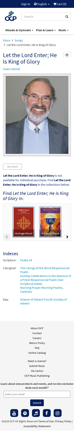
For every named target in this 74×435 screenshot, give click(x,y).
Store (6, 40)
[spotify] (25, 413)
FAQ (37, 348)
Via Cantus (37, 371)
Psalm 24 (26, 260)
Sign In (25, 4)
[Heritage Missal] (24, 221)
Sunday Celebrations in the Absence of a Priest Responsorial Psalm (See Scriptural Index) (45, 280)
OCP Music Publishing (37, 375)
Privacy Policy (63, 421)
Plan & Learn (45, 30)
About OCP (37, 328)
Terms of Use (45, 421)
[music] (36, 413)
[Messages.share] (67, 54)
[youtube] (14, 413)
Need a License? (37, 361)
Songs (19, 40)
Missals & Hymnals (18, 30)
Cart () (61, 4)
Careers (37, 338)
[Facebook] (47, 413)
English (42, 4)
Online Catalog (37, 353)
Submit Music (37, 366)
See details (12, 166)
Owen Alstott (11, 69)
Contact (37, 333)
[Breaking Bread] (50, 221)
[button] (7, 238)
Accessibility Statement (37, 426)
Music (62, 30)
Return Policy (37, 343)
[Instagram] (58, 413)
